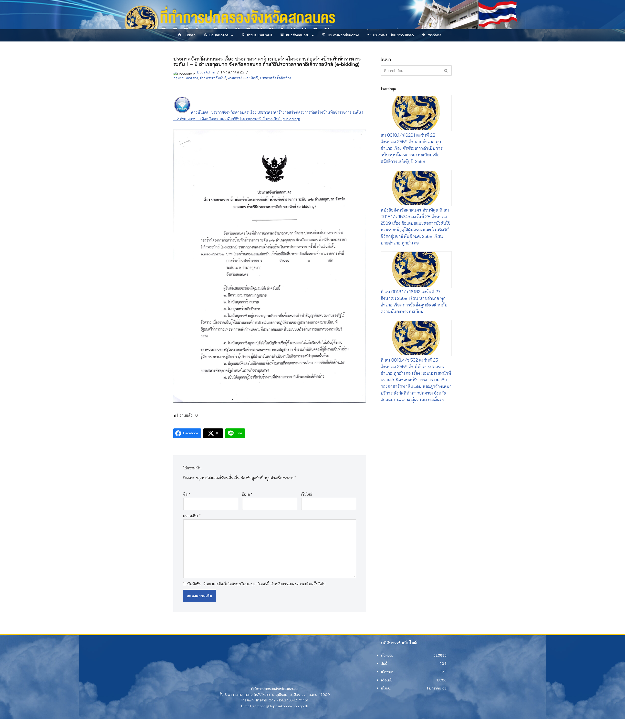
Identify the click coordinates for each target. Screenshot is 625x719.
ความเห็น (192, 515)
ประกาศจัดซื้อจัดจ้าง (275, 78)
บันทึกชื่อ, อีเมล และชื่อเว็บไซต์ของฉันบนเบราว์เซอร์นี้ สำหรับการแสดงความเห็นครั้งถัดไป (256, 583)
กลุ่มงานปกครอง (185, 78)
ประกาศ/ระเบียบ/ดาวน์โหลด (393, 35)
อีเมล (247, 494)
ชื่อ (186, 494)
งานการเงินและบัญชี (243, 78)
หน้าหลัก (190, 35)
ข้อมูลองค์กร (219, 35)
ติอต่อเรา (434, 35)
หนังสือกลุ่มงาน (297, 35)
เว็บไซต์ (306, 494)
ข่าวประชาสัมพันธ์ (259, 35)
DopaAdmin (206, 72)
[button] (218, 35)
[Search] (446, 70)
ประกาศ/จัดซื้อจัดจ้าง (343, 35)
